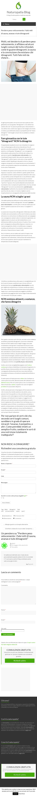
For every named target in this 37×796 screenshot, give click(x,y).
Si (3, 498)
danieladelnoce (8, 516)
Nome (3, 610)
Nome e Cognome (6, 463)
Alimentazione (7, 518)
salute (13, 384)
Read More (21, 793)
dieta (22, 378)
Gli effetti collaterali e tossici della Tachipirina (19, 528)
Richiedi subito (20, 660)
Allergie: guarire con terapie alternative (15, 524)
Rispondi (30, 564)
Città (2, 476)
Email (3, 620)
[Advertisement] (18, 102)
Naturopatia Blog (18, 12)
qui (25, 495)
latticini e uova (5, 382)
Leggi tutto (28, 730)
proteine (3, 386)
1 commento (18, 518)
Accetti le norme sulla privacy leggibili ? (14, 495)
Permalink (15, 547)
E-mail (3, 470)
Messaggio (4, 482)
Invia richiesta (6, 502)
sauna (17, 511)
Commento (4, 585)
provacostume (10, 511)
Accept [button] (15, 793)
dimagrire (12, 509)
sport (23, 511)
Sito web (3, 628)
